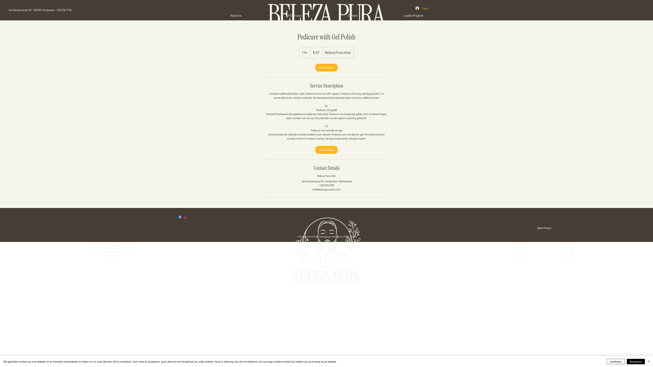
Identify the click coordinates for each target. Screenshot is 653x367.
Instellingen (616, 361)
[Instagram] (185, 217)
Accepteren (636, 361)
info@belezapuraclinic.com (112, 252)
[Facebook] (180, 217)
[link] (326, 68)
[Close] (649, 361)
